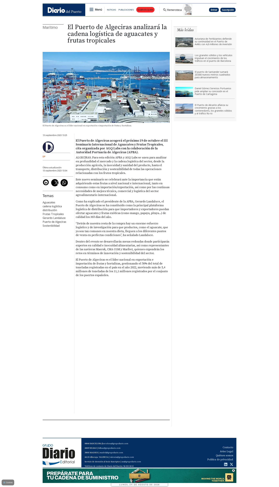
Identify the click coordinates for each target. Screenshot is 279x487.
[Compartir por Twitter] (54, 182)
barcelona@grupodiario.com (115, 443)
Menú (98, 9)
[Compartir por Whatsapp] (64, 182)
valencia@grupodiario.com (122, 457)
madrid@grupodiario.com (111, 452)
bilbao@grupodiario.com (109, 448)
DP (44, 156)
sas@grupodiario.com (131, 461)
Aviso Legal (226, 451)
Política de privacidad (220, 459)
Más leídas (185, 29)
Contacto (228, 447)
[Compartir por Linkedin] (46, 182)
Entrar (214, 9)
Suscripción (228, 9)
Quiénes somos (224, 455)
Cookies (8, 482)
